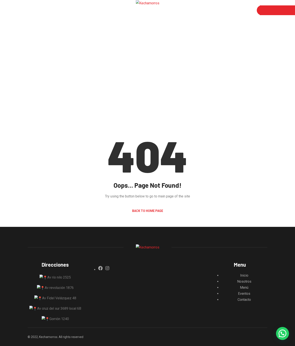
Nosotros (52, 10)
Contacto (112, 10)
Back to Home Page (147, 211)
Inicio (32, 10)
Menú (72, 10)
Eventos (90, 10)
